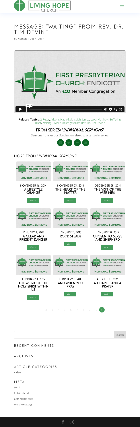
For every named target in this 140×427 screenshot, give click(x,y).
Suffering (115, 119)
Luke (93, 119)
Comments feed (23, 398)
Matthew (103, 119)
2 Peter (44, 119)
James (85, 119)
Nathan (22, 38)
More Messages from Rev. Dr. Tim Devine (79, 123)
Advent (54, 119)
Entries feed (21, 393)
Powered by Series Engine (112, 319)
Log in (17, 387)
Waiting (46, 123)
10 (95, 309)
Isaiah (77, 119)
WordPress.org (23, 404)
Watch (33, 200)
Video (17, 372)
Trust (38, 123)
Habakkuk (66, 119)
